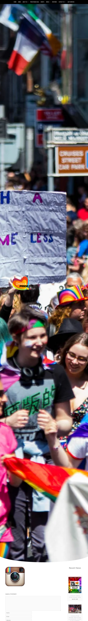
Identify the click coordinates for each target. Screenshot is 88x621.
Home (15, 1)
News (19, 1)
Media (47, 1)
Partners (54, 1)
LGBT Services (71, 1)
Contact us (61, 1)
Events (42, 1)
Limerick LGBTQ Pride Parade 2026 (75, 596)
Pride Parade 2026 (34, 1)
